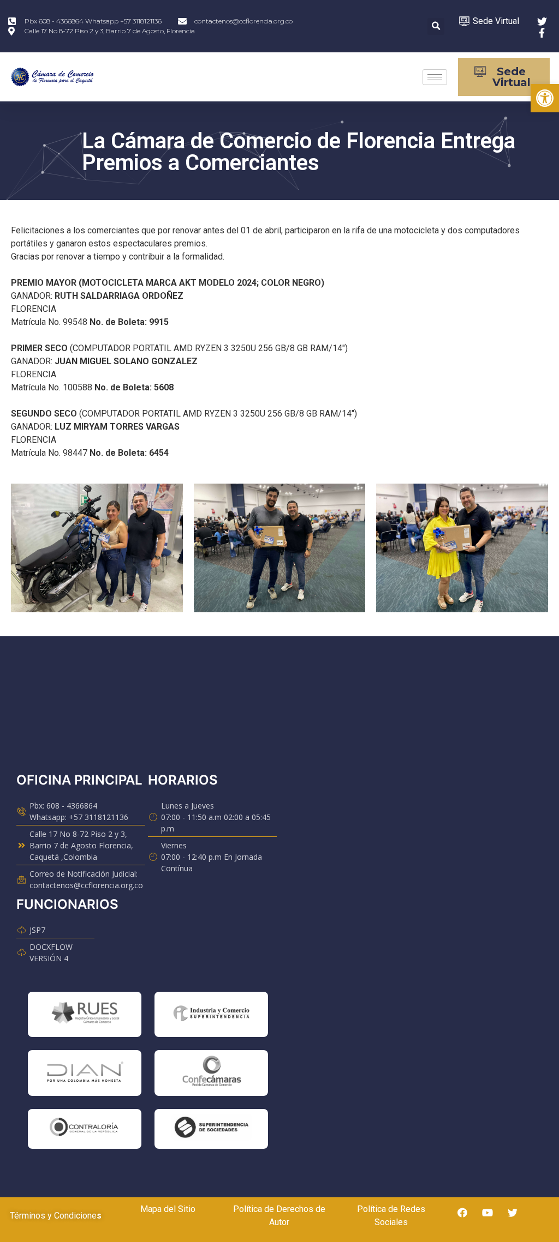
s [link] (99, 1215)
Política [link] (247, 1209)
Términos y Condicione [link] (53, 1215)
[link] (545, 98)
